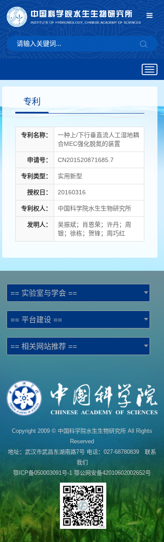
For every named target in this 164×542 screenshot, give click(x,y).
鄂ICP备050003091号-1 (42, 473)
